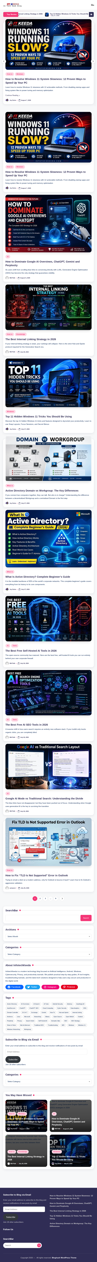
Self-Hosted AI (42, 1027)
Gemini (44, 1019)
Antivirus (69, 1011)
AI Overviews (25, 1011)
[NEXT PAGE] (62, 905)
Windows (19, 174)
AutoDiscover (11, 1015)
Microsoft (27, 1023)
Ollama (47, 1023)
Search (86, 925)
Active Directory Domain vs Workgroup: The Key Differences (64, 14)
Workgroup (27, 1036)
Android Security (58, 1011)
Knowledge (20, 341)
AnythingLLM (80, 1011)
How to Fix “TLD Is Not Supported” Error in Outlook (36, 882)
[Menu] (92, 5)
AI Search (36, 1011)
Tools (15, 652)
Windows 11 (82, 1032)
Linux (18, 1023)
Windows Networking (13, 1036)
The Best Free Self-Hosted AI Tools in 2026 (31, 657)
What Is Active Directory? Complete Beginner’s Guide (37, 583)
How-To (52, 1019)
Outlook (80, 1023)
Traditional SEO (39, 1032)
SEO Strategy (75, 1027)
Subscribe (13, 1066)
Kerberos (10, 1023)
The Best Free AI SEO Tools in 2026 (26, 731)
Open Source (58, 1023)
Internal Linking (77, 1019)
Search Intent (30, 1027)
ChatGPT (22, 1015)
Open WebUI (70, 1023)
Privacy (19, 1027)
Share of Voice (11, 1032)
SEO (65, 1027)
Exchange (34, 1019)
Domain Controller (12, 1019)
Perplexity (10, 1027)
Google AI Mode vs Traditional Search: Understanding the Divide (44, 805)
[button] (12, 102)
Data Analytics (75, 1015)
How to (9, 174)
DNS (84, 1015)
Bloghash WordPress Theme (64, 1258)
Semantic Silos (55, 1027)
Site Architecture (25, 1032)
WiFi (63, 1032)
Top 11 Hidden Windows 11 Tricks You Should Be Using (38, 423)
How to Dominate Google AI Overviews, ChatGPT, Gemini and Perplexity (68, 1128)
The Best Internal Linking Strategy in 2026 (30, 346)
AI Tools (46, 1011)
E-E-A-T (24, 1019)
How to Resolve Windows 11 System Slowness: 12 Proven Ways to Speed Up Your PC (25, 1128)
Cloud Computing (48, 1015)
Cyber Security (61, 1015)
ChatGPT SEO (34, 1015)
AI (8, 81)
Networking (37, 1023)
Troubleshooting (53, 1032)
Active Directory (12, 1011)
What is (10, 492)
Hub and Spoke (63, 1019)
